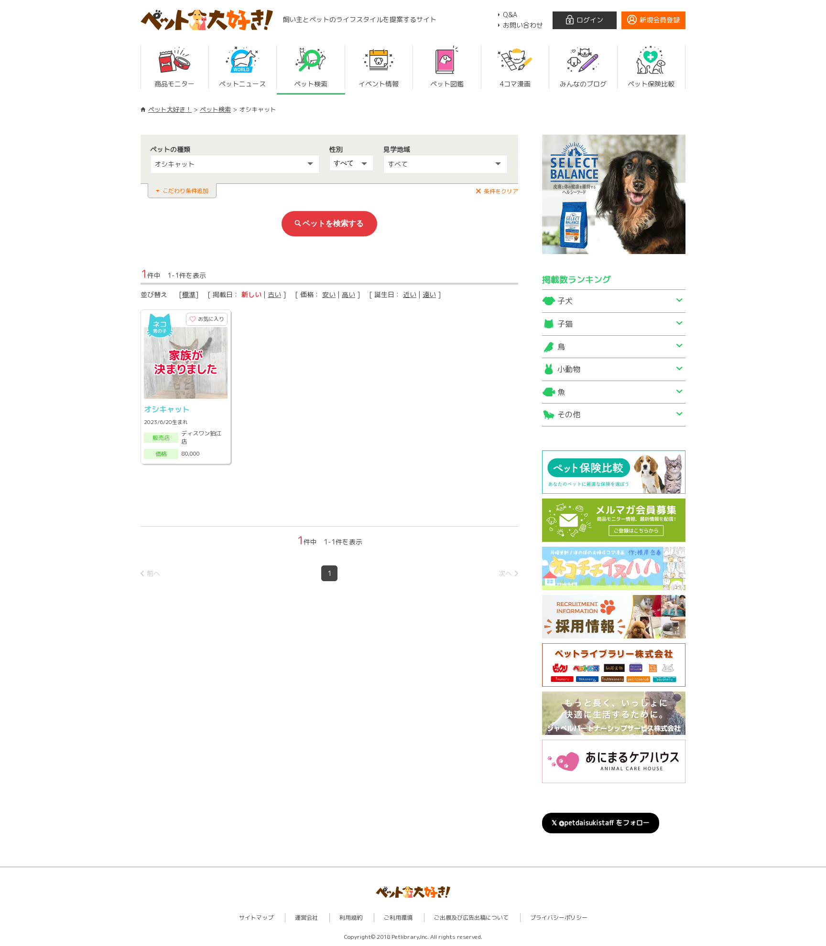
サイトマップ (256, 918)
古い (274, 294)
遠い (429, 294)
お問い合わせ (523, 25)
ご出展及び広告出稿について (471, 918)
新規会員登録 (660, 19)
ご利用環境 (398, 918)
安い (329, 294)
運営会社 (306, 918)
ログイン (589, 19)
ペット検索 (215, 109)
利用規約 (350, 918)
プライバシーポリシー (558, 918)
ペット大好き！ (170, 109)
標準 (189, 294)
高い (348, 294)
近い (409, 294)
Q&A (510, 14)
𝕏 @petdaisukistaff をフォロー (601, 822)
